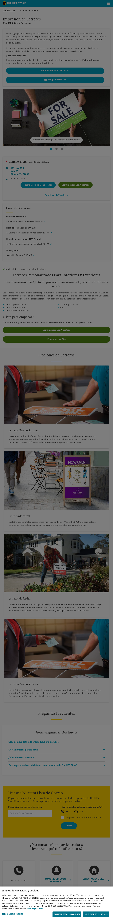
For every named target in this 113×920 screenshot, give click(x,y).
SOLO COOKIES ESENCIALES (96, 914)
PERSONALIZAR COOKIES (12, 914)
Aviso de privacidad (35, 909)
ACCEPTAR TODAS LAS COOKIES (67, 914)
